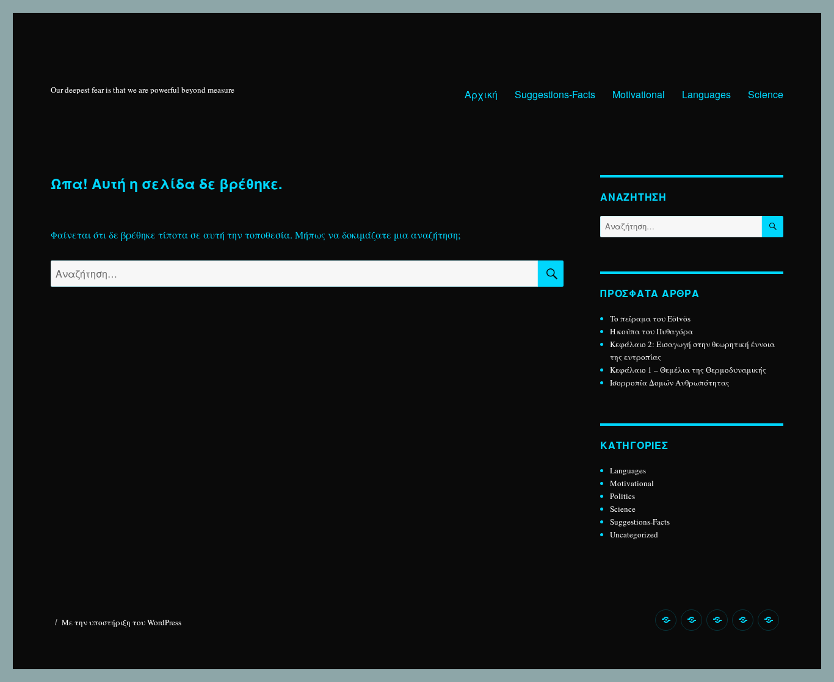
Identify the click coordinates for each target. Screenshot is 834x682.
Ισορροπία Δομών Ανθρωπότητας (670, 382)
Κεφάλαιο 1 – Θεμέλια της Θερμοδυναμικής (688, 369)
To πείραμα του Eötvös (651, 318)
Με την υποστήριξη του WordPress (121, 622)
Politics (622, 495)
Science (765, 94)
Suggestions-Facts (555, 94)
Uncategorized (634, 534)
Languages (706, 94)
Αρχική (481, 94)
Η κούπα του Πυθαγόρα (651, 331)
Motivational (638, 94)
